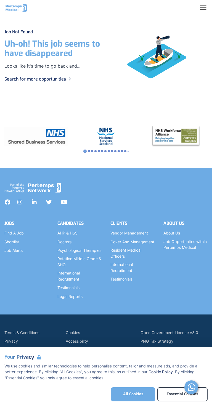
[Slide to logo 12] (125, 151)
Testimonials (68, 287)
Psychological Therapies (79, 250)
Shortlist (11, 241)
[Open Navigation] (203, 7)
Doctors (64, 241)
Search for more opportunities (35, 79)
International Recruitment (68, 276)
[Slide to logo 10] (119, 151)
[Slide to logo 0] (85, 151)
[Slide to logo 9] (115, 151)
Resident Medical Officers (125, 253)
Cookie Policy (161, 371)
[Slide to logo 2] (92, 151)
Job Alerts (13, 250)
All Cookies (133, 394)
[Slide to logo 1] (89, 151)
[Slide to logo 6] (105, 151)
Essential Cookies (182, 394)
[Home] (16, 7)
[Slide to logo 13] (128, 151)
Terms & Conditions (21, 332)
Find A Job (14, 233)
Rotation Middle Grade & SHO (79, 261)
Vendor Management (129, 233)
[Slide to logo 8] (112, 151)
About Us (171, 233)
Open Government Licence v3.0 (169, 332)
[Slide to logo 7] (109, 151)
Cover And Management (132, 241)
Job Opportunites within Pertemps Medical (185, 244)
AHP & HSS (67, 233)
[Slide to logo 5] (102, 151)
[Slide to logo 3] (95, 151)
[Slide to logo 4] (99, 151)
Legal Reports (70, 296)
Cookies (73, 332)
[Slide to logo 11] (122, 151)
